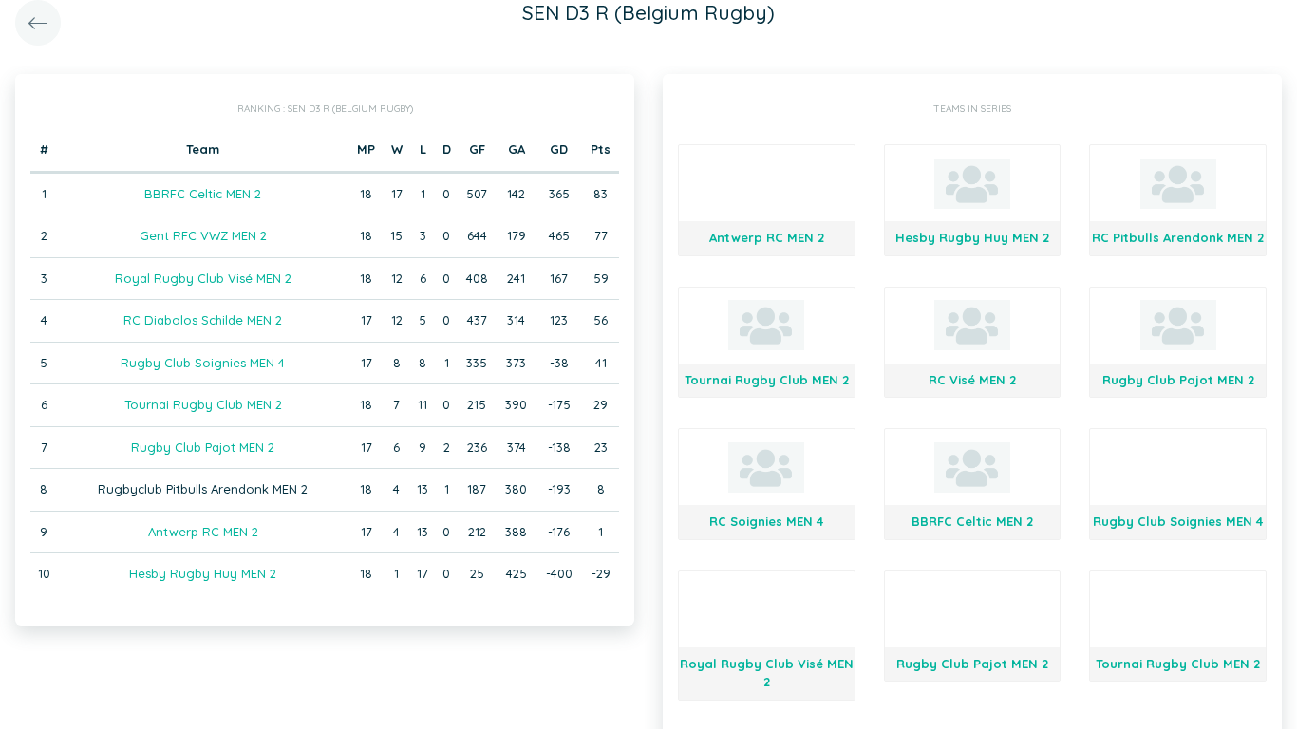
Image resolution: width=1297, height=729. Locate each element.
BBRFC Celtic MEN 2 (202, 193)
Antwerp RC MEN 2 (203, 531)
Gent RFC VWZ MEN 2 (203, 235)
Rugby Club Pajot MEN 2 (202, 447)
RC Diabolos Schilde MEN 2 (202, 319)
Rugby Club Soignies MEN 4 (203, 362)
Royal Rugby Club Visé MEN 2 (203, 278)
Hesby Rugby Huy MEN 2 (202, 573)
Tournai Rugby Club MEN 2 (203, 404)
